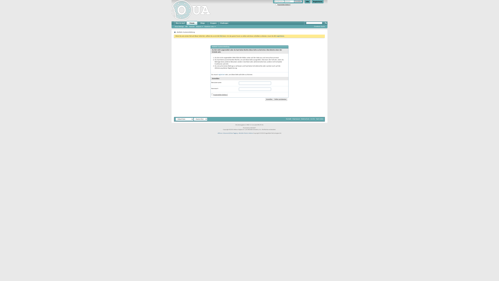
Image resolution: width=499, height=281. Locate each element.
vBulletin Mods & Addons (245, 133)
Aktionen (199, 26)
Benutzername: (216, 82)
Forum (192, 23)
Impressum (296, 119)
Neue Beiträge (179, 26)
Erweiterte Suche (319, 26)
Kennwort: (214, 88)
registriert (221, 74)
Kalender (192, 26)
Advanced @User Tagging (230, 133)
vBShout (220, 133)
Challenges (224, 23)
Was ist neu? (180, 23)
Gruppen (213, 23)
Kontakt (288, 119)
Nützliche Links (209, 26)
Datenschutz (305, 119)
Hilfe (307, 2)
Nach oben (319, 119)
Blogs (203, 23)
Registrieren (317, 2)
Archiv (312, 119)
